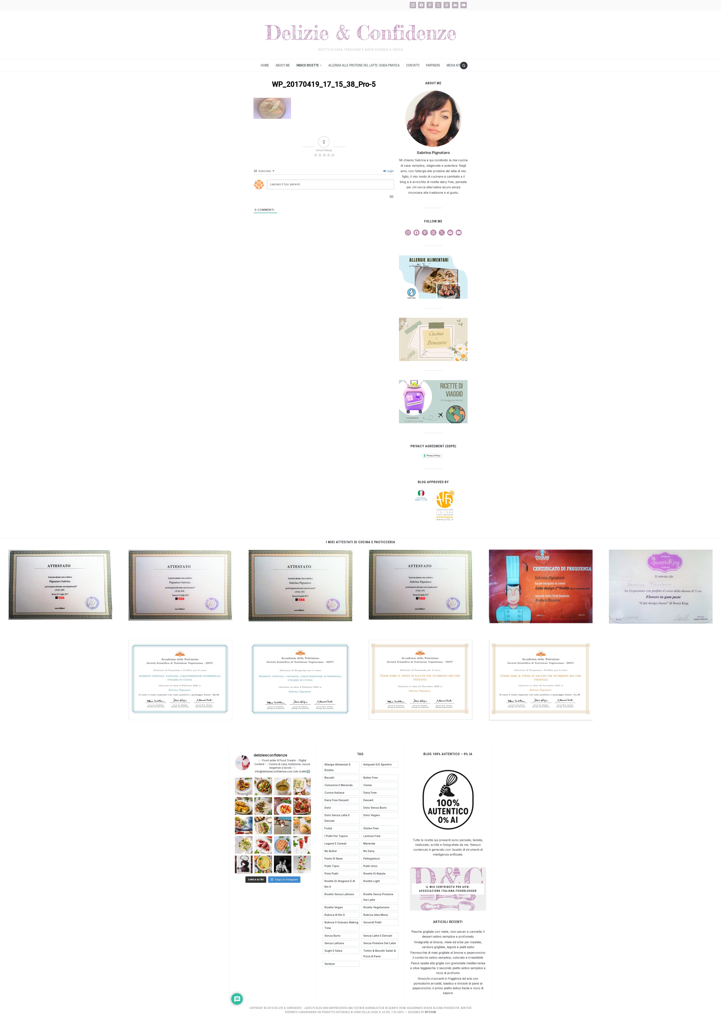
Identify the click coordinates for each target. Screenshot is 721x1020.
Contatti (412, 65)
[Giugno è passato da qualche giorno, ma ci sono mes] (283, 864)
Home (265, 65)
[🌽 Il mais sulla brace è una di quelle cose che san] (244, 806)
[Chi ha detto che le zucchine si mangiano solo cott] (244, 845)
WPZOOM (430, 1012)
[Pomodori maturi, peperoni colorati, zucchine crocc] (302, 864)
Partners (433, 65)
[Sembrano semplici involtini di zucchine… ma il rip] (302, 786)
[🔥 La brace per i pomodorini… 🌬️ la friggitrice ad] (283, 806)
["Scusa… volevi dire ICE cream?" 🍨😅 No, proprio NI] (302, 825)
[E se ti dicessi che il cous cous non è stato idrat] (283, 845)
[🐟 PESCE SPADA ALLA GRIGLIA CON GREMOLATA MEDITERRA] (263, 806)
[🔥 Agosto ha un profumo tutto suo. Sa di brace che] (244, 825)
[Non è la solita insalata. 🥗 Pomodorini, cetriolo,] (263, 786)
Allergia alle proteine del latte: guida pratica (364, 65)
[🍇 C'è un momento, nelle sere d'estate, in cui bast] (302, 806)
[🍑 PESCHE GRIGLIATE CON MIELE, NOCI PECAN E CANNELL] (244, 786)
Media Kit (453, 65)
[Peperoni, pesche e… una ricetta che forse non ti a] (263, 864)
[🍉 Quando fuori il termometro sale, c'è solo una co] (263, 845)
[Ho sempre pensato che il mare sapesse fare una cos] (283, 825)
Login (390, 171)
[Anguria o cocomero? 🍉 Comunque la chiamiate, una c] (302, 845)
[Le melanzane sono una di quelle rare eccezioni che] (263, 825)
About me (283, 65)
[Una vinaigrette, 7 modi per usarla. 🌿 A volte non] (283, 786)
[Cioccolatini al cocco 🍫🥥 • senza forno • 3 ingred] (244, 864)
